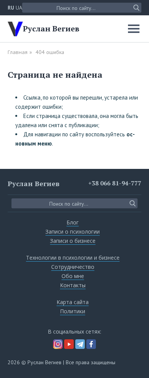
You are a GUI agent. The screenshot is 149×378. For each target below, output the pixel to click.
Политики (72, 311)
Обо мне (73, 276)
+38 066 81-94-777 (114, 183)
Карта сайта (73, 302)
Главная (18, 52)
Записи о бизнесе (73, 240)
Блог (72, 222)
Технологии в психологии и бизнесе (73, 257)
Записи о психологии (72, 231)
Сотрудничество (72, 266)
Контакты (73, 285)
